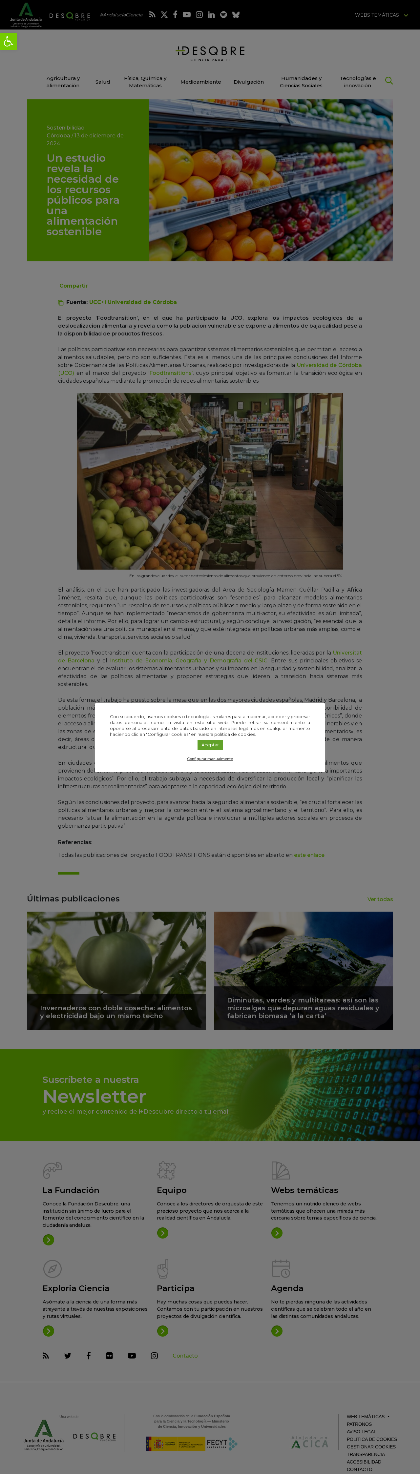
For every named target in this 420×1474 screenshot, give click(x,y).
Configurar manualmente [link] (210, 759)
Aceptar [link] (210, 744)
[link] (8, 41)
